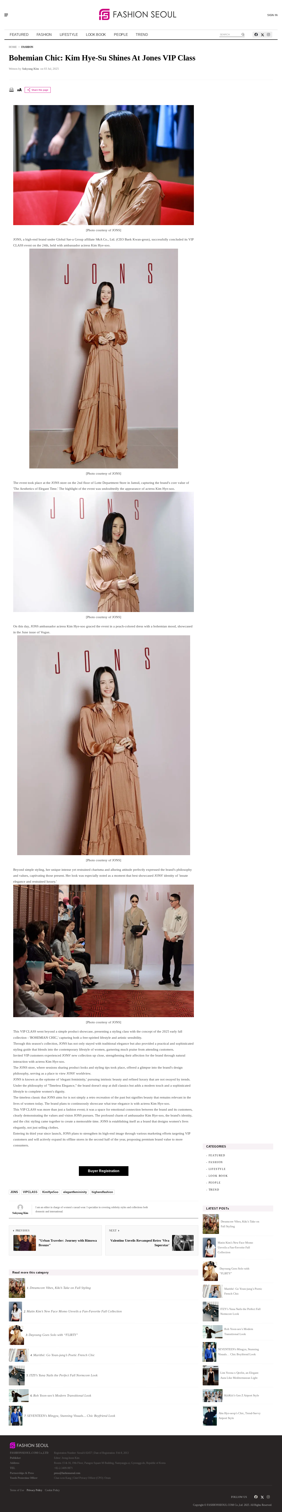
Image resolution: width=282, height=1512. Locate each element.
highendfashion (102, 1192)
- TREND (212, 1189)
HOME (13, 47)
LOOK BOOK (96, 34)
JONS (14, 1192)
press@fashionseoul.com (67, 1473)
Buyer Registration (103, 1171)
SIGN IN (272, 15)
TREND (142, 34)
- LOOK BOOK (217, 1175)
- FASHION (214, 1162)
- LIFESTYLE (216, 1169)
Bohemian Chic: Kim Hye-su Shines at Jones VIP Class (102, 57)
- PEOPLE (213, 1182)
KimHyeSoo (50, 1192)
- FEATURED (215, 1155)
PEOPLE (121, 34)
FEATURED (19, 34)
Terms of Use (17, 1490)
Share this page (40, 90)
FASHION (44, 34)
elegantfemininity (75, 1192)
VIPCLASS (30, 1192)
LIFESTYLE (69, 34)
